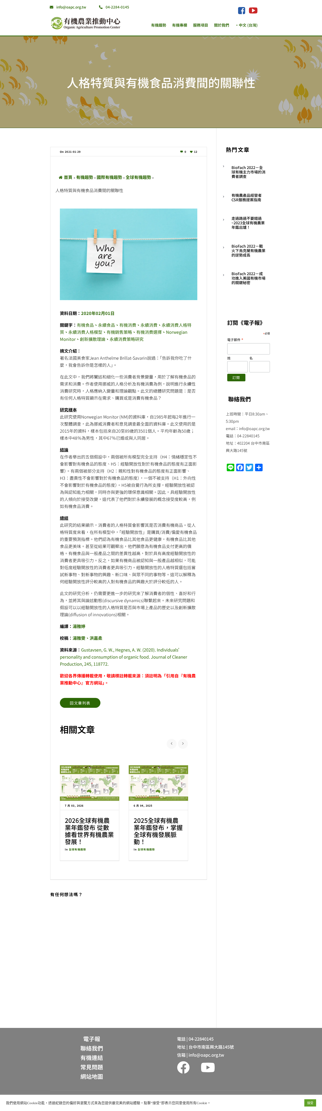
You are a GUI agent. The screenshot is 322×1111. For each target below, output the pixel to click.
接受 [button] (310, 1103)
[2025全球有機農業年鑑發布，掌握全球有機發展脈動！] (158, 783)
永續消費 (148, 325)
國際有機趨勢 (109, 177)
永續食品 (106, 325)
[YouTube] (253, 10)
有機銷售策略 (119, 332)
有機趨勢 (84, 177)
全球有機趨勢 (138, 177)
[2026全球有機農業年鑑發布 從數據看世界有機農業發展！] (89, 783)
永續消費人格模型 (85, 332)
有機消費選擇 (149, 332)
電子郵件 (235, 339)
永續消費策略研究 (127, 339)
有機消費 (127, 325)
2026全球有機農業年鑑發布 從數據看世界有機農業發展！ (89, 831)
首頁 (68, 177)
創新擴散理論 (92, 339)
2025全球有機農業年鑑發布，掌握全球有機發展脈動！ (158, 831)
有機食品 (85, 325)
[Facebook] (241, 11)
